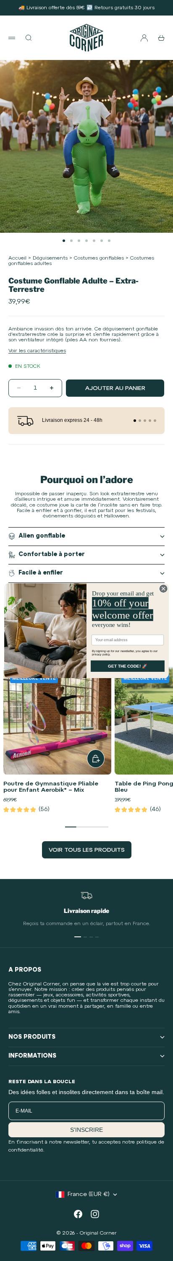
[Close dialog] (163, 588)
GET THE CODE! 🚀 (127, 665)
